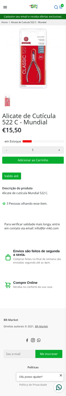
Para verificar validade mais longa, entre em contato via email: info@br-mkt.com (32, 226)
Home (4, 22)
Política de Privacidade (33, 384)
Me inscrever (49, 354)
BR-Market (41, 326)
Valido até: (11, 176)
